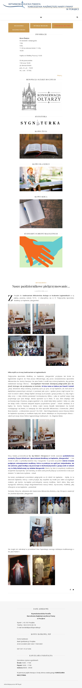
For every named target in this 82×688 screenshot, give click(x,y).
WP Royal (18, 684)
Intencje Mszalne (41, 25)
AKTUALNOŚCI (41, 283)
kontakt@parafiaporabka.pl (31, 627)
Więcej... (59, 75)
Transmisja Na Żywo (62, 25)
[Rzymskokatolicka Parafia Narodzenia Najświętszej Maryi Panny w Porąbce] (41, 6)
